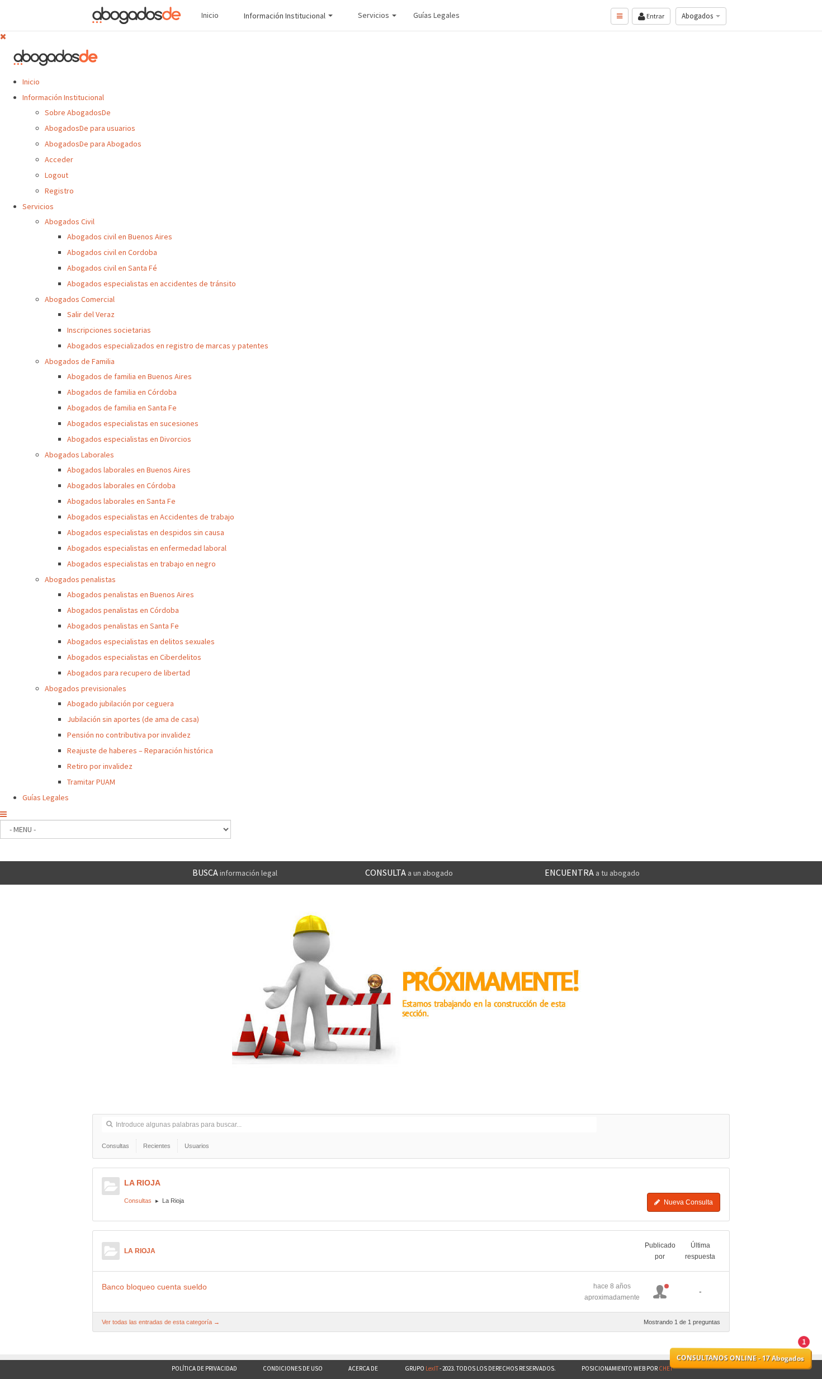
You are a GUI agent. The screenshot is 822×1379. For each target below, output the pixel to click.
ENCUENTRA (592, 872)
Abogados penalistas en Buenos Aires (130, 594)
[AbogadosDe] (137, 15)
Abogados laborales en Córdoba (121, 485)
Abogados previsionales (85, 688)
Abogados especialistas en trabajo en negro (141, 564)
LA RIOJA (142, 1182)
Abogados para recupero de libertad (128, 673)
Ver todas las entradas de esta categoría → (161, 1322)
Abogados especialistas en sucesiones (133, 423)
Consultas (115, 1145)
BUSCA (234, 872)
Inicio (31, 82)
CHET (665, 1368)
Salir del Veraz (91, 314)
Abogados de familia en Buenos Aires (129, 376)
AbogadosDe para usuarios (90, 128)
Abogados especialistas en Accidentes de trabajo (150, 517)
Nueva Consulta (687, 1202)
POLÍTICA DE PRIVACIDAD (204, 1368)
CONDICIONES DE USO (293, 1368)
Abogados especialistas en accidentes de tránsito (151, 283)
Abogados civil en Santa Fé (112, 268)
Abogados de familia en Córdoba (122, 392)
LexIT (431, 1368)
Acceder (59, 159)
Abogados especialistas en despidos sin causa (145, 532)
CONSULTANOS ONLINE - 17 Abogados (740, 1358)
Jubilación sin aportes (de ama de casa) (133, 719)
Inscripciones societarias (109, 330)
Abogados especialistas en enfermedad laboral (146, 548)
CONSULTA (409, 872)
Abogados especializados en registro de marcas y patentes (167, 346)
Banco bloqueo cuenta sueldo (154, 1286)
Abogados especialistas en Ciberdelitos (134, 657)
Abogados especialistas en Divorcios (129, 439)
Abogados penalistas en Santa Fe (123, 626)
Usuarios (197, 1145)
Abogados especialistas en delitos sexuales (141, 641)
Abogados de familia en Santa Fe (122, 408)
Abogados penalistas (80, 579)
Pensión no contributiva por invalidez (129, 735)
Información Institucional (63, 97)
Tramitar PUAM (91, 782)
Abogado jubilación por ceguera (120, 703)
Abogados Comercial (80, 299)
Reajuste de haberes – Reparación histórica (140, 750)
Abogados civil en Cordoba (112, 252)
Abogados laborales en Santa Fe (121, 501)
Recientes (157, 1145)
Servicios (38, 206)
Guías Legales (45, 797)
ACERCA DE (363, 1368)
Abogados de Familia (80, 361)
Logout (56, 175)
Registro (59, 191)
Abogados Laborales (79, 455)
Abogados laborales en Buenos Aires (129, 470)
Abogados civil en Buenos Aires (119, 237)
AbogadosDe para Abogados (93, 144)
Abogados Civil (70, 221)
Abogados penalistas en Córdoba (123, 610)
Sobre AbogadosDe (78, 112)
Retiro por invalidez (100, 766)
